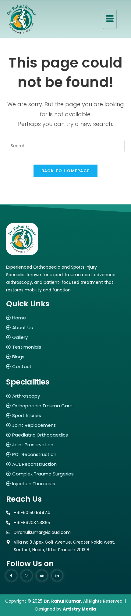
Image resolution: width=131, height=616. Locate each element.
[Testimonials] (65, 347)
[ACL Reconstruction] (65, 464)
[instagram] (26, 575)
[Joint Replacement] (65, 425)
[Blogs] (65, 357)
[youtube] (42, 575)
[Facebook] (11, 575)
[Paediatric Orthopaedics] (65, 435)
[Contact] (65, 366)
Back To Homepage (65, 171)
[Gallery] (65, 337)
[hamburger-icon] (110, 19)
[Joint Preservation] (65, 444)
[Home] (65, 318)
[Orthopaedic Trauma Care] (65, 406)
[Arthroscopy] (65, 396)
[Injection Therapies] (65, 483)
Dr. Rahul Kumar (62, 601)
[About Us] (65, 327)
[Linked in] (57, 575)
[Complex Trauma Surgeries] (65, 474)
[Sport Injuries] (65, 415)
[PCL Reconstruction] (65, 454)
